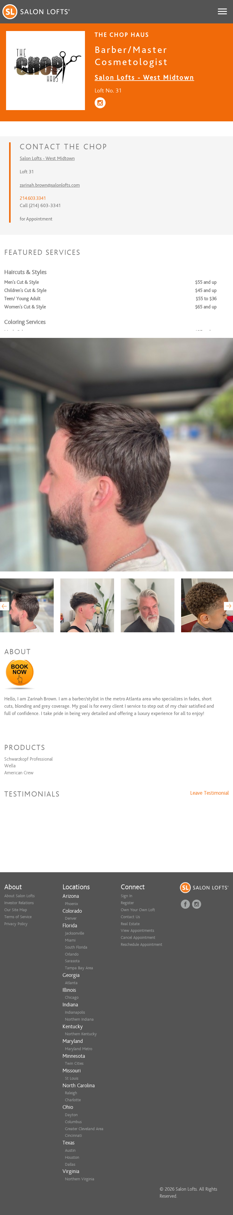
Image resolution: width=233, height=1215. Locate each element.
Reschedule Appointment (141, 944)
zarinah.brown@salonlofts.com (50, 185)
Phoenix (71, 903)
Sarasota (72, 961)
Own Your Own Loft (138, 910)
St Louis (71, 1078)
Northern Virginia (79, 1179)
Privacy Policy (16, 924)
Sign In (126, 896)
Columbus (73, 1122)
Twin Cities (74, 1063)
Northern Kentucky (81, 1034)
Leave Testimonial (209, 793)
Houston (72, 1157)
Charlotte (73, 1100)
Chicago (72, 997)
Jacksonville (74, 933)
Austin (70, 1150)
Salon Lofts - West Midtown (144, 77)
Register (127, 903)
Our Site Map (15, 910)
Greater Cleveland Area (84, 1128)
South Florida (76, 947)
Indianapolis (75, 1012)
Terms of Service (18, 917)
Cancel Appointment (138, 937)
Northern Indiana (79, 1019)
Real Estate (130, 924)
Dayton (71, 1115)
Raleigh (71, 1093)
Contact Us (130, 917)
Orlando (72, 954)
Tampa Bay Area (79, 968)
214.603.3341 (33, 198)
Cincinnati (73, 1135)
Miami (70, 940)
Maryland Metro (78, 1049)
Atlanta (71, 983)
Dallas (70, 1164)
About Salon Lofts (19, 896)
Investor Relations (19, 903)
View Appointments (137, 930)
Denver (70, 918)
